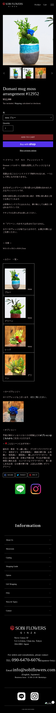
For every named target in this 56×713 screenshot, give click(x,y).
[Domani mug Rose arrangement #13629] (13, 421)
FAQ (8, 593)
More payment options (28, 151)
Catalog (9, 558)
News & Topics (11, 602)
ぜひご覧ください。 (39, 397)
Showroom (10, 549)
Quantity (6, 123)
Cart (45, 4)
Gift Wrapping (11, 584)
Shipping (18, 103)
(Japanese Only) (30, 660)
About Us (9, 540)
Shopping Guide (12, 566)
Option (8, 575)
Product (38, 4)
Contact (9, 611)
